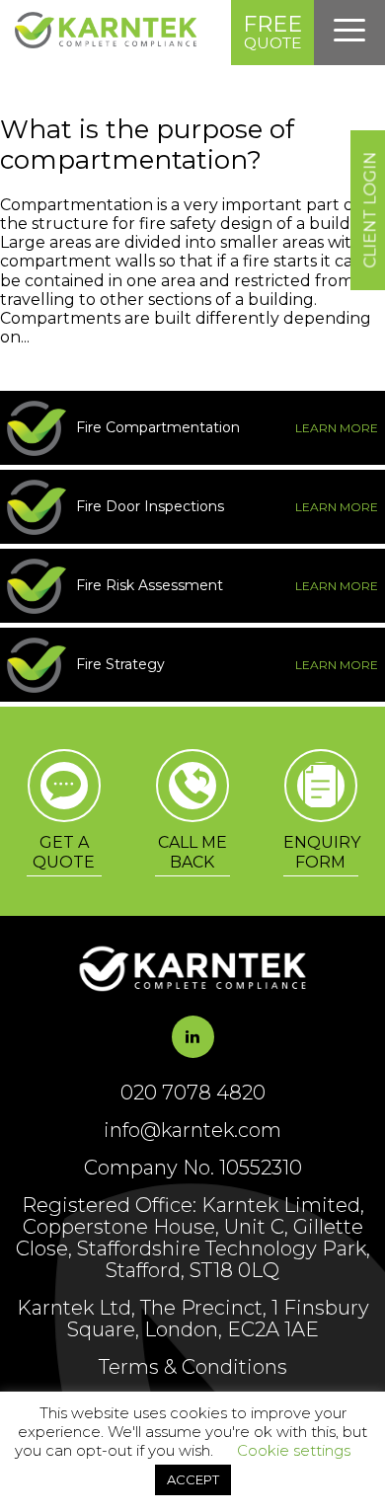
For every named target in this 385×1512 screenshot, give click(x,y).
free (272, 31)
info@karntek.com (192, 1130)
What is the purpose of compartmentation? (147, 144)
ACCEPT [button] (193, 1479)
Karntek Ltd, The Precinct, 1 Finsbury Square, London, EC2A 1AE (193, 1318)
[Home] (105, 43)
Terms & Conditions (193, 1367)
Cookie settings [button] (293, 1450)
